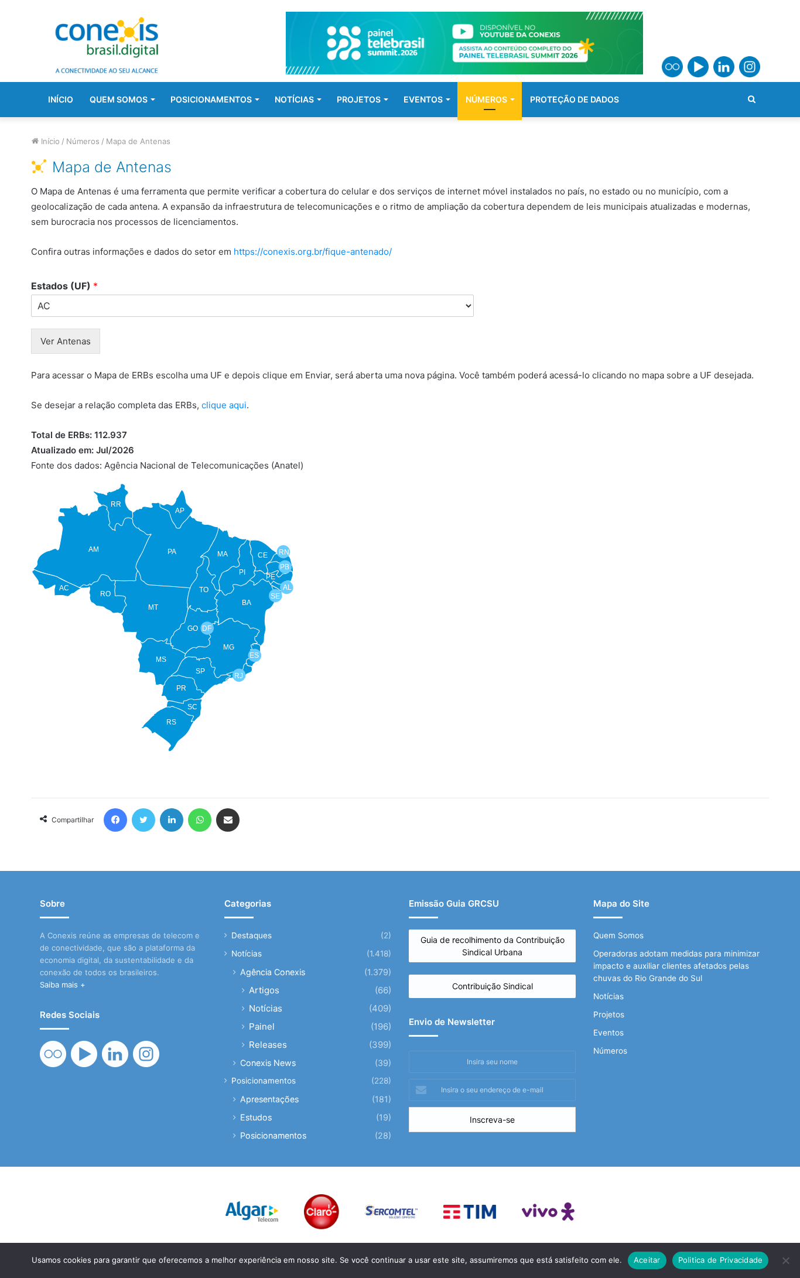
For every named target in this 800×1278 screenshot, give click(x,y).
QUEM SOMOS (119, 99)
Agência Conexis (272, 972)
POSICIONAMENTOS (211, 99)
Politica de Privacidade (720, 1260)
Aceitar (647, 1260)
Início (49, 141)
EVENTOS (423, 99)
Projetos (608, 1014)
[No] (785, 1260)
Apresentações (269, 1099)
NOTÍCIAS (294, 99)
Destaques (251, 935)
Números (83, 141)
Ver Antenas (65, 341)
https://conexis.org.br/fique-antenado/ (313, 251)
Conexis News (268, 1063)
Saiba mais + (63, 984)
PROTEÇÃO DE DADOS (574, 99)
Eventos (608, 1032)
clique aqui (224, 405)
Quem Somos (618, 935)
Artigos (264, 990)
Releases (268, 1044)
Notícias (246, 953)
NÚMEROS (486, 99)
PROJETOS (359, 99)
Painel (262, 1026)
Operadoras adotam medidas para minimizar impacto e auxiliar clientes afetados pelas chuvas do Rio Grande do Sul (676, 966)
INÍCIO (60, 99)
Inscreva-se (492, 1120)
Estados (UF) (64, 286)
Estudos (256, 1117)
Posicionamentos (263, 1080)
